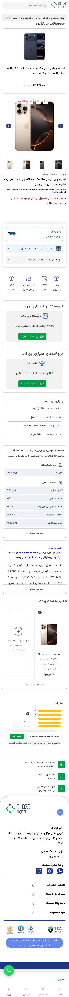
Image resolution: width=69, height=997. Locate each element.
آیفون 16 (13, 18)
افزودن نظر (17, 736)
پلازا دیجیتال (57, 18)
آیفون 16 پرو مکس (48, 174)
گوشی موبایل (41, 18)
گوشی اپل (26, 18)
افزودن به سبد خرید (32, 336)
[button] (34, 234)
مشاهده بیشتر (36, 533)
